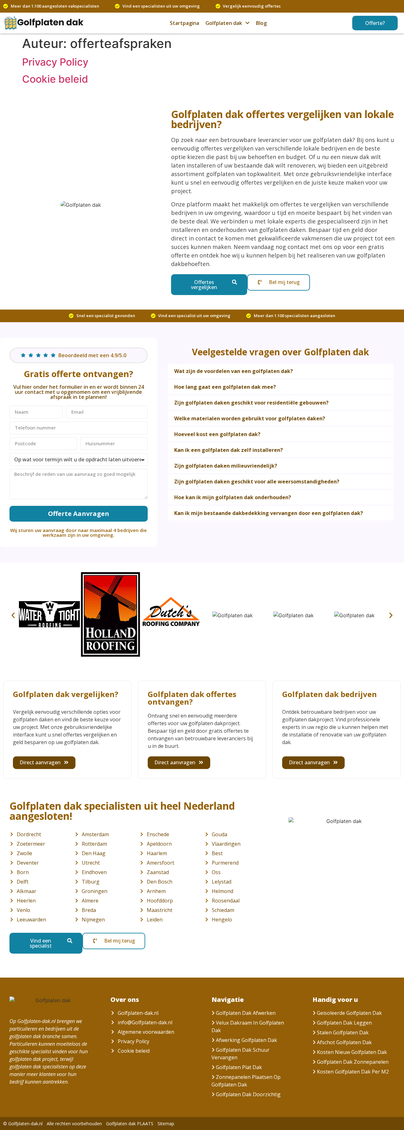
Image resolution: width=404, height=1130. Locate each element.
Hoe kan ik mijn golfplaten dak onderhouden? (232, 497)
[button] (280, 371)
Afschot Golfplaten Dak (344, 1042)
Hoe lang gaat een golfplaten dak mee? (225, 386)
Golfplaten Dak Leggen (344, 1022)
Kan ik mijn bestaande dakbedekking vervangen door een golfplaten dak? (268, 513)
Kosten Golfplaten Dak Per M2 (353, 1071)
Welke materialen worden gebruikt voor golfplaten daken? (249, 418)
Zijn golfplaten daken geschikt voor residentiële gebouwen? (251, 402)
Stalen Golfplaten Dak (343, 1032)
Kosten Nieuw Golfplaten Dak (352, 1052)
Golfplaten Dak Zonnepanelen (353, 1061)
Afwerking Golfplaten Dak (246, 1040)
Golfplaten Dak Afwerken (246, 1012)
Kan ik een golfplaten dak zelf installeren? (228, 450)
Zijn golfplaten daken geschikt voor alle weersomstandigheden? (256, 481)
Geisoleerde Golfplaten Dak (349, 1012)
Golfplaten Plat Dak (239, 1067)
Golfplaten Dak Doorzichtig (248, 1094)
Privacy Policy (55, 62)
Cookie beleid (55, 79)
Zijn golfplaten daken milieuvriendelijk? (225, 465)
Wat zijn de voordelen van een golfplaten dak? (233, 371)
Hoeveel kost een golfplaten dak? (217, 434)
